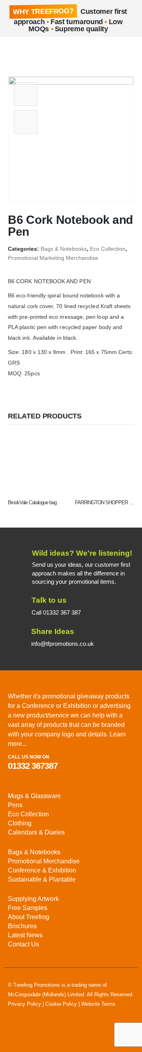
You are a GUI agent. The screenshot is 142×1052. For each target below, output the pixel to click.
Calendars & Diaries (36, 832)
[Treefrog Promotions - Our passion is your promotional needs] (35, 53)
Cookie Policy (61, 1004)
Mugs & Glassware (34, 796)
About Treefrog (28, 917)
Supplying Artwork (33, 898)
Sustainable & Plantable (42, 879)
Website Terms (98, 1004)
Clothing (20, 823)
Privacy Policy (24, 1004)
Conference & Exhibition (42, 870)
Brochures (22, 926)
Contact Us (23, 944)
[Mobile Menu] (14, 52)
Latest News (25, 935)
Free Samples (27, 907)
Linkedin (15, 1033)
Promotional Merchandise (44, 861)
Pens (15, 805)
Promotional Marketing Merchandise (53, 258)
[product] (37, 464)
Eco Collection (107, 249)
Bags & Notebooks (64, 249)
